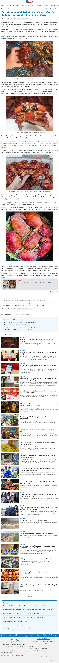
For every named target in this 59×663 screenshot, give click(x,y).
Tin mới (5, 603)
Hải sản (15, 314)
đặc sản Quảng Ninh (26, 314)
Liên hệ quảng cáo (43, 638)
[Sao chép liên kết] (11, 19)
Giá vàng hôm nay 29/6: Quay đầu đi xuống (34, 520)
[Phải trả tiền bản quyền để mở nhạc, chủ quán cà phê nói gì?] (10, 433)
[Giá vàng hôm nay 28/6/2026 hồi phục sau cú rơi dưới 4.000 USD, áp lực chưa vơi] (10, 549)
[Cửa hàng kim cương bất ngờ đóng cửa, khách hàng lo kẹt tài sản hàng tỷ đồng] (10, 381)
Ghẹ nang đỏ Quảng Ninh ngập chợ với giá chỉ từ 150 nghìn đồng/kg (34, 282)
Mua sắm (32, 5)
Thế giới (39, 5)
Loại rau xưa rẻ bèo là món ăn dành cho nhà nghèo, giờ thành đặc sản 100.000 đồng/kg (28, 303)
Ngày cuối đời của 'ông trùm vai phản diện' (15, 621)
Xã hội (6, 5)
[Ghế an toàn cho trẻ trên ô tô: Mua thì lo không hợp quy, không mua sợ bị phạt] (10, 497)
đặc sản (16, 31)
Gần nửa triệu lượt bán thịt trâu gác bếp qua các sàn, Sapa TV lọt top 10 (23, 617)
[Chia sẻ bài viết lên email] (8, 19)
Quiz (56, 635)
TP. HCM (31, 653)
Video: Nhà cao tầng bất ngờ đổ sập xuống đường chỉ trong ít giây (22, 613)
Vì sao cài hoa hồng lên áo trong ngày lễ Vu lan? (16, 629)
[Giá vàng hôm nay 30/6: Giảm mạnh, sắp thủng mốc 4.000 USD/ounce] (10, 485)
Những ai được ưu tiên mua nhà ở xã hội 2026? (35, 559)
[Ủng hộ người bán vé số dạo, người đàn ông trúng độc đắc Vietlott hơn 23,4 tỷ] (10, 394)
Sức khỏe (45, 5)
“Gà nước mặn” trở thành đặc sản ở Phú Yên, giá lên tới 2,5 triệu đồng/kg (23, 305)
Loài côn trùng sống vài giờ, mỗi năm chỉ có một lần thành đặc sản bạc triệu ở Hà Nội (27, 300)
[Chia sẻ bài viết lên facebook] (2, 19)
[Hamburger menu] (2, 2)
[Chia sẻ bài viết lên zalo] (5, 19)
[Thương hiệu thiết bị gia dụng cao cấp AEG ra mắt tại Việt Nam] (10, 342)
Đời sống (11, 5)
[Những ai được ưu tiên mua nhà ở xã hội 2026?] (10, 562)
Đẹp (22, 5)
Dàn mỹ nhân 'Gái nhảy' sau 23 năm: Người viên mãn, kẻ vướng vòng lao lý (24, 606)
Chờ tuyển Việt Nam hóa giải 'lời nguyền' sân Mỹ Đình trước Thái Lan (22, 625)
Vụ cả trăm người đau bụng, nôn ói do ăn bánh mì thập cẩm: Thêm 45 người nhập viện (28, 609)
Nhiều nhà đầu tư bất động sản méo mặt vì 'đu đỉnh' (37, 533)
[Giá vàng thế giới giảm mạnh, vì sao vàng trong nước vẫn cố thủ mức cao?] (10, 575)
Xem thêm (29, 596)
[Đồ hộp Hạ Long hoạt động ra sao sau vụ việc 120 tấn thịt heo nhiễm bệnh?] (10, 459)
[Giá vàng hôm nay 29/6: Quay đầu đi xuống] (10, 523)
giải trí (22, 327)
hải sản (36, 141)
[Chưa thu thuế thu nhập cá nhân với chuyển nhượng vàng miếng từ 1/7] (10, 446)
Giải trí (17, 5)
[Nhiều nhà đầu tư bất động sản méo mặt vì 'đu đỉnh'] (10, 536)
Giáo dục (52, 5)
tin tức (12, 322)
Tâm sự (26, 5)
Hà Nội (31, 646)
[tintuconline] (2, 5)
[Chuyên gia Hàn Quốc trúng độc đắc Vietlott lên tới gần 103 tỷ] (10, 355)
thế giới (13, 329)
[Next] (58, 5)
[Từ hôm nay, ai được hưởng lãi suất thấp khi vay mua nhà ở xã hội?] (10, 420)
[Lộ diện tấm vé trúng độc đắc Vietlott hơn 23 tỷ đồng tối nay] (10, 588)
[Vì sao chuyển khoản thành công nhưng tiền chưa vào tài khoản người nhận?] (10, 368)
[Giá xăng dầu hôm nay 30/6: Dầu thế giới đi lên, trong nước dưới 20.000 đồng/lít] (10, 472)
